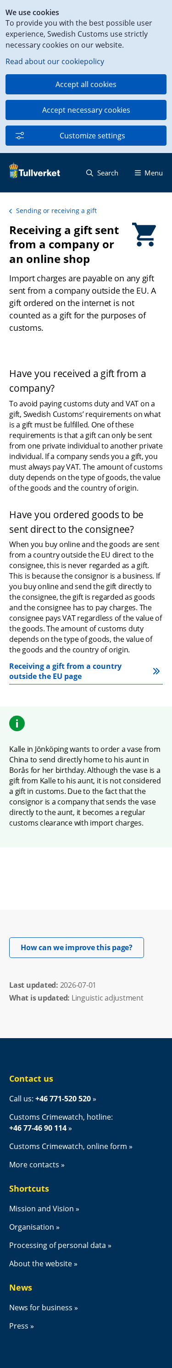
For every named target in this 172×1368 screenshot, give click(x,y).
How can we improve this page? (82, 947)
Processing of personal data (57, 1245)
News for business (40, 1307)
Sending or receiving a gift (56, 210)
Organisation (31, 1227)
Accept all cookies (86, 84)
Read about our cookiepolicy (55, 61)
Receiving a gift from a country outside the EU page (66, 671)
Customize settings (92, 136)
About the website (40, 1264)
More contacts (34, 1165)
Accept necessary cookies (86, 110)
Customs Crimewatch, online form (68, 1146)
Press (18, 1326)
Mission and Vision (41, 1209)
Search (106, 172)
